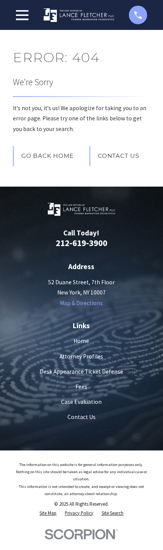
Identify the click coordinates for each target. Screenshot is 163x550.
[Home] (79, 15)
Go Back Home (47, 155)
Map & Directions (81, 303)
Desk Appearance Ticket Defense (81, 371)
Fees (81, 386)
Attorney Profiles (81, 356)
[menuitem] (47, 513)
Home (81, 340)
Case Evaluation (81, 401)
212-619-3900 (81, 242)
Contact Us (118, 155)
